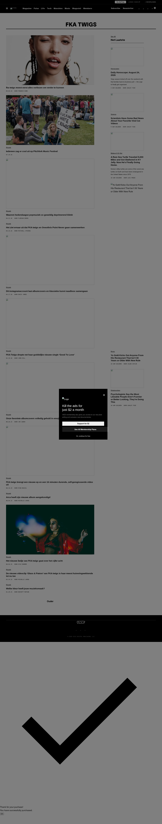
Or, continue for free (83, 436)
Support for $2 (83, 424)
